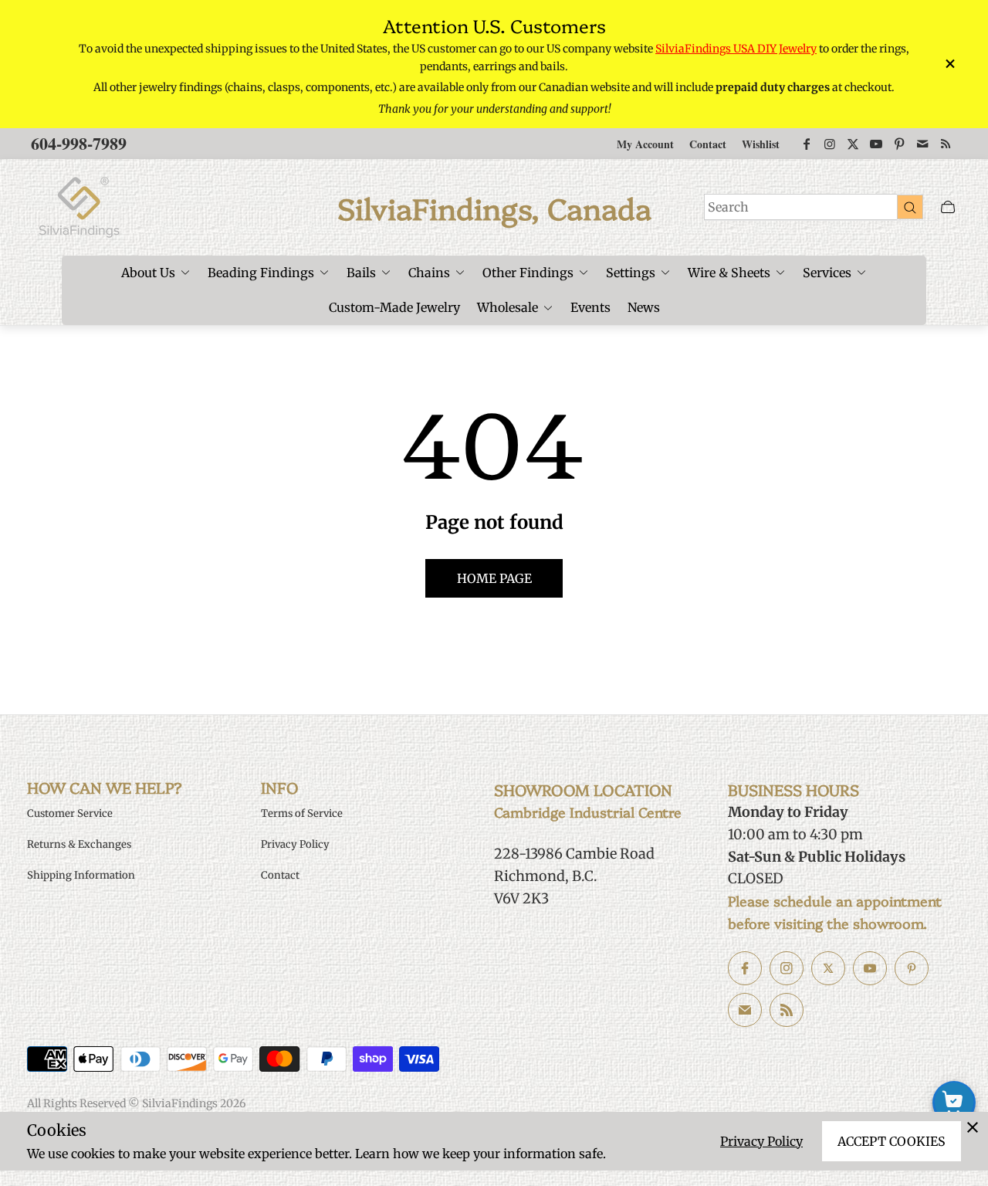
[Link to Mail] (922, 143)
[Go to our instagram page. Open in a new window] (787, 968)
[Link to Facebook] (806, 143)
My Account (645, 144)
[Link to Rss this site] (945, 143)
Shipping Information (81, 875)
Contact (707, 144)
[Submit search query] (910, 207)
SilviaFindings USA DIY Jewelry (736, 49)
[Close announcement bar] (949, 63)
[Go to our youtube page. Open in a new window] (870, 968)
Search (728, 207)
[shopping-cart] (954, 1102)
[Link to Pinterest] (899, 143)
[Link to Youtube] (876, 143)
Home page (494, 578)
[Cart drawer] (948, 207)
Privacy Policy (761, 1141)
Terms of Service (302, 813)
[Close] (972, 1127)
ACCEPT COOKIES (891, 1141)
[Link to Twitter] (852, 143)
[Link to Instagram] (829, 143)
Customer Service (70, 813)
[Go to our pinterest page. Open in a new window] (912, 968)
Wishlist (761, 144)
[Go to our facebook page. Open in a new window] (745, 968)
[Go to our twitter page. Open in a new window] (828, 968)
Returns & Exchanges (79, 844)
